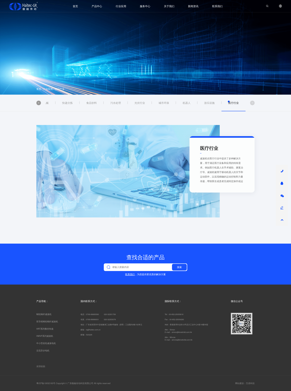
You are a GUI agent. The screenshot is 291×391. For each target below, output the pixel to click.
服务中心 (145, 6)
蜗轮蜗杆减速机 (43, 314)
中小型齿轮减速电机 (46, 343)
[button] (38, 103)
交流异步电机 (42, 350)
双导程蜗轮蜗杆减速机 (47, 321)
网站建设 (239, 383)
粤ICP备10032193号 (45, 383)
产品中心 (97, 6)
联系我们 (217, 6)
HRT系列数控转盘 (45, 328)
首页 (75, 6)
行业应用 (121, 6)
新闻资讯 (193, 6)
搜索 (179, 267)
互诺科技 (250, 383)
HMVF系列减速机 (44, 336)
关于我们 (169, 6)
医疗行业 (59, 89)
